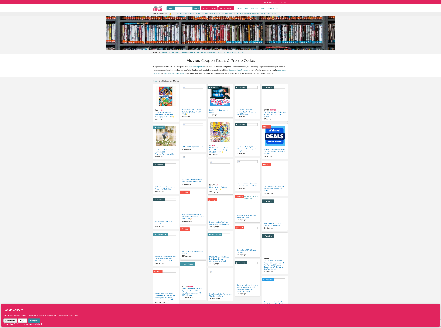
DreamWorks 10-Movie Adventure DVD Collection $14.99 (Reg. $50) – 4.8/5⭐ (164, 113)
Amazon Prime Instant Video (194, 52)
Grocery (228, 14)
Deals (262, 8)
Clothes (255, 14)
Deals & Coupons (209, 8)
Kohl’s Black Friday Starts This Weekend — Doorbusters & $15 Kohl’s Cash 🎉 (193, 217)
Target (191, 14)
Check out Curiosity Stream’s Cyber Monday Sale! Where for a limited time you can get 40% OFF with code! (193, 290)
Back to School (226, 8)
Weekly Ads (219, 14)
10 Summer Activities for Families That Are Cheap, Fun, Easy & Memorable (246, 112)
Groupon (166, 52)
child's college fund (196, 66)
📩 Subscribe (272, 8)
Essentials (238, 14)
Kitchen (247, 14)
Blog (266, 2)
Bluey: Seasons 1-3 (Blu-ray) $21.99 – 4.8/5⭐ (218, 187)
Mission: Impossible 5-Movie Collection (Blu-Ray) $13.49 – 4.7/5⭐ (192, 112)
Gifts (274, 14)
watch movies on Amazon (174, 73)
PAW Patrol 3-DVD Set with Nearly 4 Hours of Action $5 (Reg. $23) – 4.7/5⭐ (218, 148)
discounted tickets (238, 70)
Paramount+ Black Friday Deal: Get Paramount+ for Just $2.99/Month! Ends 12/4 (165, 259)
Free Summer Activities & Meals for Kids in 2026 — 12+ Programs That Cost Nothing (165, 152)
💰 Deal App (173, 14)
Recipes (254, 8)
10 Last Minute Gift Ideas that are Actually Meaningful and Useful (274, 189)
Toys (268, 14)
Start (246, 8)
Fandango (176, 52)
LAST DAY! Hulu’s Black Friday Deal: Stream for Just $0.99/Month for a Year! (219, 259)
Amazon (183, 14)
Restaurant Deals (214, 52)
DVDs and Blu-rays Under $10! (192, 147)
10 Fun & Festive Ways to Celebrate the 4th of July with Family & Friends (246, 149)
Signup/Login (283, 2)
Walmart (200, 14)
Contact (273, 2)
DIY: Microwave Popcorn (234, 52)
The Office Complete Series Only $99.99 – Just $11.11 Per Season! (275, 113)
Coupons (209, 14)
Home (239, 8)
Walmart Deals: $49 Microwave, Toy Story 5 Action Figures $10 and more (274, 152)
